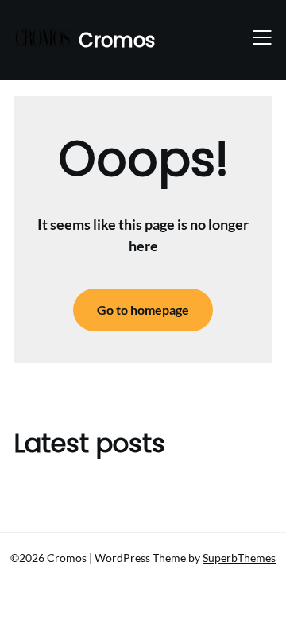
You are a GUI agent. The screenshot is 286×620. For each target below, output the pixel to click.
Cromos (117, 40)
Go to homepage (143, 309)
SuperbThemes (239, 557)
